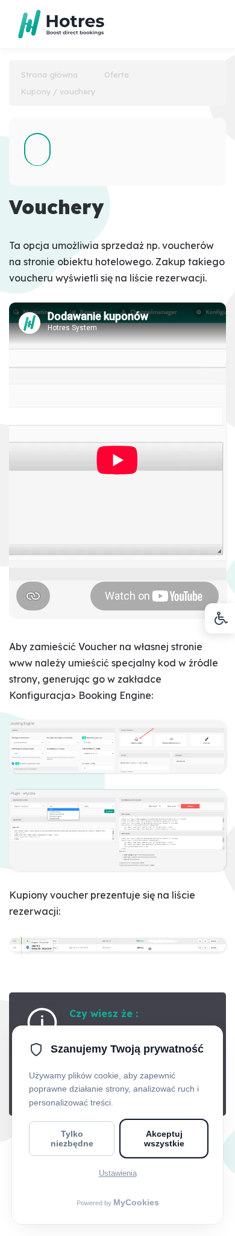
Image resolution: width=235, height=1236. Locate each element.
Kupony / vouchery (58, 91)
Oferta (116, 74)
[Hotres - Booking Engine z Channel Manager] (53, 14)
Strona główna (49, 74)
